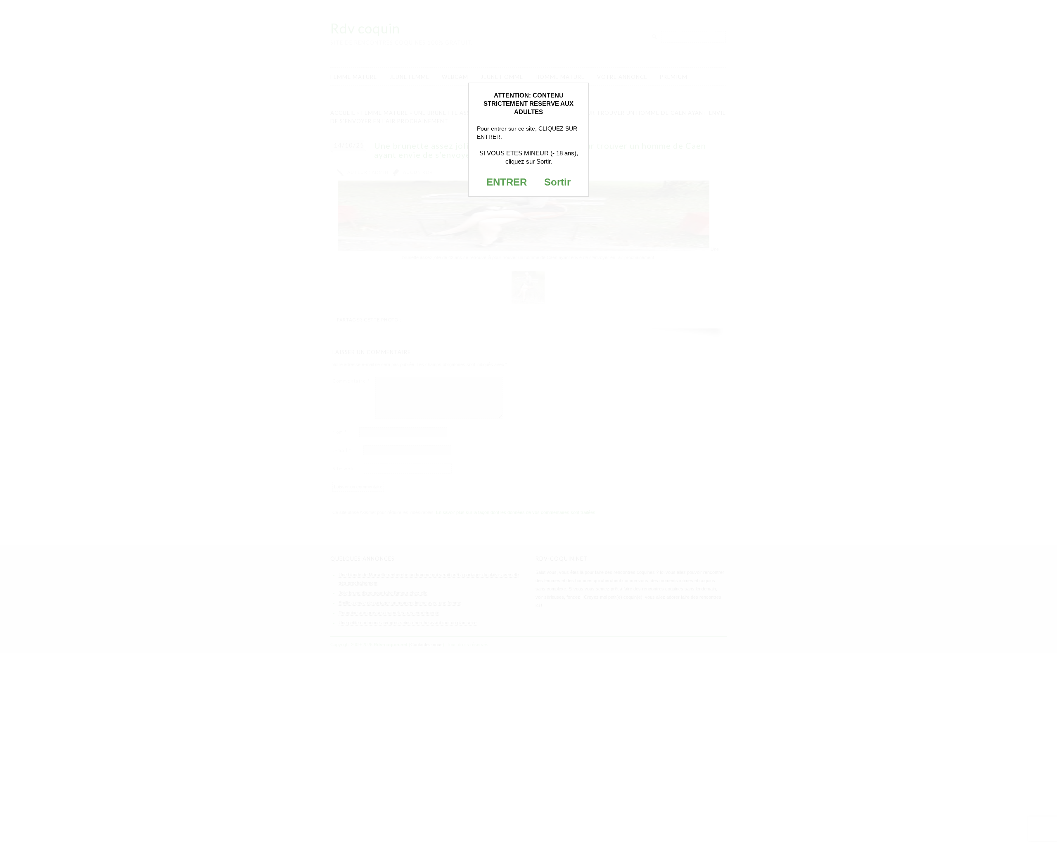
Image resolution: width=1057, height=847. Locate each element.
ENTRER (506, 182)
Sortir (557, 182)
